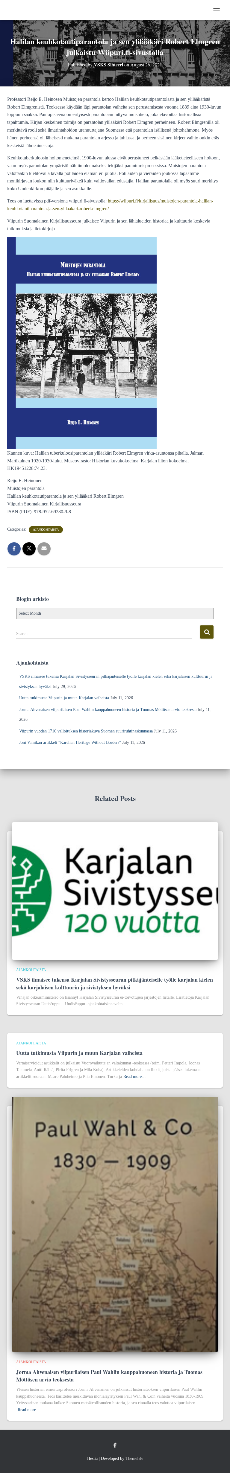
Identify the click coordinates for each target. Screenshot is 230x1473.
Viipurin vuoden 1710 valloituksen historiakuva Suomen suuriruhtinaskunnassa (86, 731)
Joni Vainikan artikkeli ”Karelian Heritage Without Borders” (70, 742)
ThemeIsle (134, 1458)
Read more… (134, 1076)
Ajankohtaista (46, 529)
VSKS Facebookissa (115, 1445)
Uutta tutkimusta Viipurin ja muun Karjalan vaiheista (64, 698)
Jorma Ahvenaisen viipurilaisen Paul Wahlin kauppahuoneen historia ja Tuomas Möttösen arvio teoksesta (107, 709)
